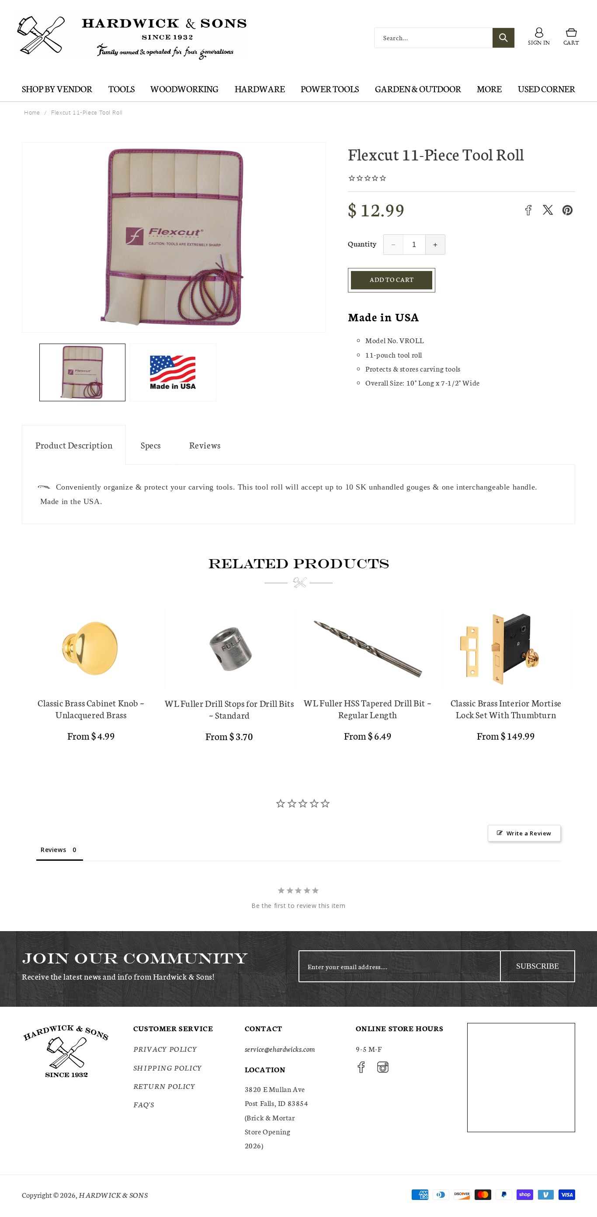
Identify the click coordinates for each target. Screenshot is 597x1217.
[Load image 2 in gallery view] (173, 372)
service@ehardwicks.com (280, 1048)
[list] (298, 678)
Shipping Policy (167, 1067)
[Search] (503, 38)
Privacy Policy (165, 1048)
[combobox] (444, 38)
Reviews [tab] (53, 849)
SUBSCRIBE (537, 966)
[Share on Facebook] (528, 210)
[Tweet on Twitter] (547, 210)
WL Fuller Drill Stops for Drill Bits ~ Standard (229, 709)
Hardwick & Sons (113, 1194)
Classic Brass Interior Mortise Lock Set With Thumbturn (506, 708)
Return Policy (164, 1086)
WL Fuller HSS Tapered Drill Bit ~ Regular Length (367, 708)
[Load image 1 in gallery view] (82, 372)
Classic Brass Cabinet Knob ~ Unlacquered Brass (91, 708)
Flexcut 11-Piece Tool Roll (87, 112)
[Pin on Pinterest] (567, 210)
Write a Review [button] (529, 833)
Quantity (362, 243)
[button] (571, 38)
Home (32, 112)
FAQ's (143, 1104)
